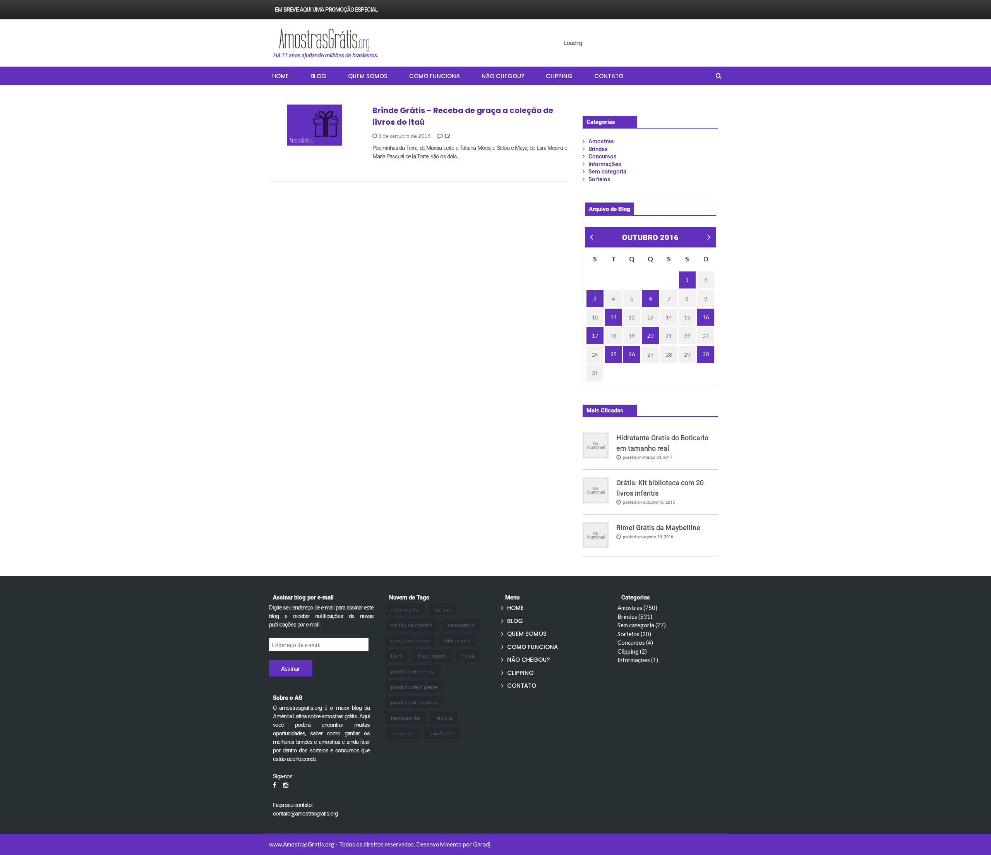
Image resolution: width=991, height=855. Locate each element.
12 (446, 135)
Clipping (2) (632, 651)
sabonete (402, 733)
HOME (280, 76)
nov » (708, 238)
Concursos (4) (635, 642)
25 (613, 354)
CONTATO (608, 76)
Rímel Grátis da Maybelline (658, 528)
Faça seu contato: (293, 805)
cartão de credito (411, 625)
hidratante (457, 640)
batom (442, 609)
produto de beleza (413, 671)
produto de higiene (414, 686)
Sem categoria (607, 171)
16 (706, 317)
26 (632, 354)
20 (650, 335)
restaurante (405, 717)
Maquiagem (432, 655)
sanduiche (442, 733)
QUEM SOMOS (367, 76)
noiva (467, 655)
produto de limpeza (414, 702)
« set (591, 238)
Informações (604, 164)
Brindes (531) (634, 616)
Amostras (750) (637, 607)
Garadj (481, 844)
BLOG (318, 76)
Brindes (289, 141)
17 (595, 335)
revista (443, 717)
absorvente (405, 609)
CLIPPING (559, 76)
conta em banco (410, 640)
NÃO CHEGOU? (503, 76)
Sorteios (599, 179)
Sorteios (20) (634, 633)
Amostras (601, 141)
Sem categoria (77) (641, 625)
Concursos (602, 156)
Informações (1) (637, 659)
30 (706, 354)
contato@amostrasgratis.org (305, 813)
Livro (397, 655)
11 (613, 317)
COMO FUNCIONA (434, 76)
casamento (461, 625)
